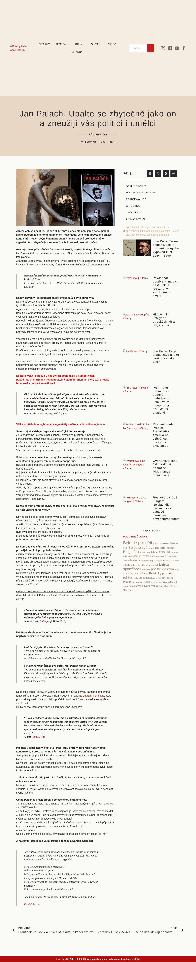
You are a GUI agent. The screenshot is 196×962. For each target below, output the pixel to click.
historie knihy (147, 560)
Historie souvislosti (141, 192)
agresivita (131, 227)
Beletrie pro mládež (161, 544)
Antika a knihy (136, 185)
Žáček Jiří (132, 590)
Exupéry (47, 413)
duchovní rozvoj (164, 556)
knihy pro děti (152, 565)
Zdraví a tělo (135, 219)
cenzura (164, 552)
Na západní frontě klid (91, 695)
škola (125, 590)
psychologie (138, 234)
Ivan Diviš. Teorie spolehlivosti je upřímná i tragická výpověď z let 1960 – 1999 (166, 248)
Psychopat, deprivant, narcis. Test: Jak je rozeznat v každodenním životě (165, 286)
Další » (156, 530)
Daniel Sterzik (31, 904)
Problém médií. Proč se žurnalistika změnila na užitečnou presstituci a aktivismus (164, 435)
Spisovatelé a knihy (170, 582)
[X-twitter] (163, 48)
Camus (35, 736)
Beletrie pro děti (137, 542)
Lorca (46, 283)
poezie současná (138, 573)
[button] (150, 173)
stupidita (126, 586)
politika (127, 577)
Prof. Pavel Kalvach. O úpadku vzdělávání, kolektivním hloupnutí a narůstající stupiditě (161, 400)
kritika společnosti (148, 227)
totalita (165, 234)
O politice (133, 205)
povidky (135, 578)
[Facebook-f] (184, 48)
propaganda (146, 577)
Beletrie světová (141, 547)
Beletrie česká (165, 547)
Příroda (127, 582)
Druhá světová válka (146, 556)
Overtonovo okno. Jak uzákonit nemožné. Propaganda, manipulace (165, 468)
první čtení (157, 578)
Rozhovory (137, 582)
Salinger (44, 621)
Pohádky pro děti (160, 573)
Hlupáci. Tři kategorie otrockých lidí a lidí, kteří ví (164, 320)
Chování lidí (98, 134)
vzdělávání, (144, 585)
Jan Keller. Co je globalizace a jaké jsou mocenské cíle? (166, 356)
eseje (173, 556)
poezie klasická (162, 569)
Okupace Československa (155, 231)
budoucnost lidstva (148, 552)
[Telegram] (170, 48)
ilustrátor (166, 561)
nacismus (146, 570)
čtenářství (175, 586)
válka (154, 585)
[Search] (150, 48)
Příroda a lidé (136, 199)
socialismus (153, 234)
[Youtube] (177, 48)
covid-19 (131, 556)
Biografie (130, 552)
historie (135, 560)
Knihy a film (140, 565)
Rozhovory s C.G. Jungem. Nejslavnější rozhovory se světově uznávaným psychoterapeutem (166, 508)
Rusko (146, 581)
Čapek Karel (164, 586)
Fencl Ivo (126, 561)
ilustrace (158, 560)
